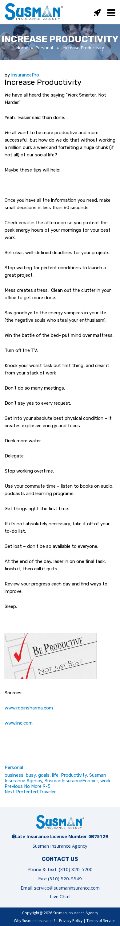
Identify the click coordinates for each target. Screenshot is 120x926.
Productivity (74, 775)
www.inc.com (19, 723)
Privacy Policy (70, 920)
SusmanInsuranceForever (71, 780)
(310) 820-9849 (65, 878)
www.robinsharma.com (29, 708)
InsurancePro (25, 75)
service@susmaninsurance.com (67, 888)
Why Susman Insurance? (34, 920)
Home (22, 48)
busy (31, 775)
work (105, 780)
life (55, 775)
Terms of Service (100, 920)
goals (44, 775)
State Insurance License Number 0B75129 (60, 836)
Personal (44, 48)
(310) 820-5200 (76, 869)
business (14, 775)
